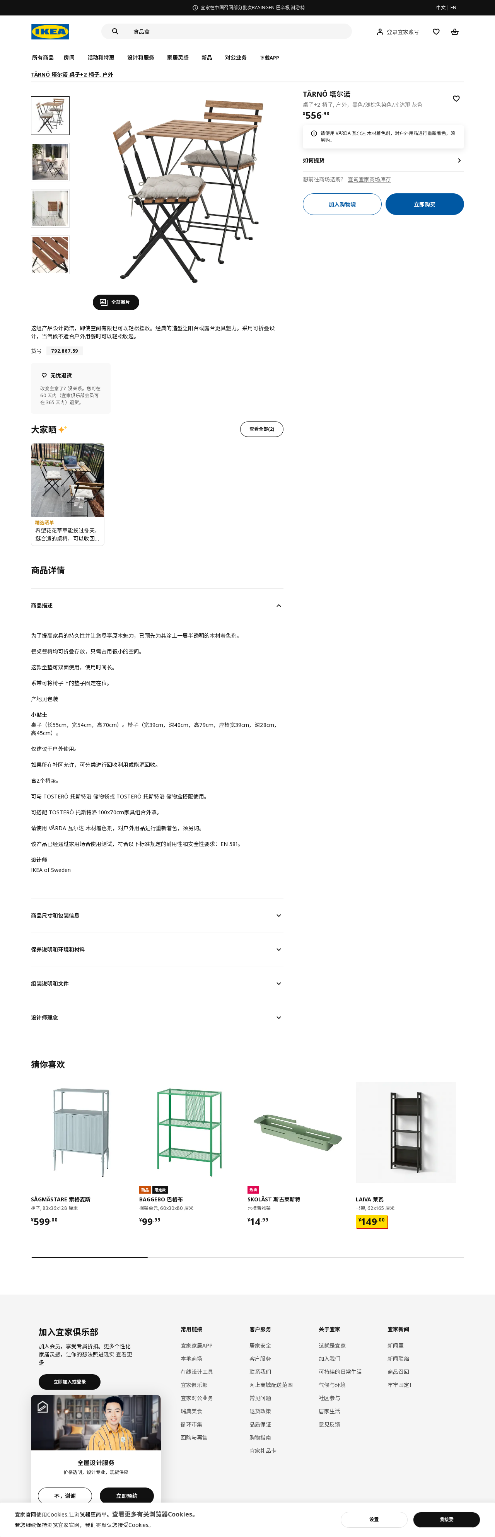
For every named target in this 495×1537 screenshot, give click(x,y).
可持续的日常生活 (340, 1371)
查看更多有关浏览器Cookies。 (155, 1514)
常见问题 (260, 1398)
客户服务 (260, 1358)
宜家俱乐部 (194, 1385)
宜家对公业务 (197, 1398)
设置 (374, 1519)
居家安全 (260, 1345)
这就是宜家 (332, 1345)
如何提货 (313, 160)
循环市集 (191, 1424)
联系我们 (260, 1371)
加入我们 (329, 1358)
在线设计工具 (197, 1371)
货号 (36, 351)
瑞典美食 (191, 1411)
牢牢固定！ (401, 1385)
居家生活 (329, 1411)
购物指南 (260, 1437)
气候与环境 (332, 1385)
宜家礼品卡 (263, 1450)
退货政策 (260, 1411)
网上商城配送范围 (271, 1385)
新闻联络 (398, 1358)
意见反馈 (329, 1424)
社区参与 (329, 1398)
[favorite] (456, 98)
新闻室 (395, 1345)
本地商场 (191, 1358)
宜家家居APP (197, 1345)
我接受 (447, 1519)
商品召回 (398, 1371)
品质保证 (260, 1424)
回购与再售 (194, 1437)
